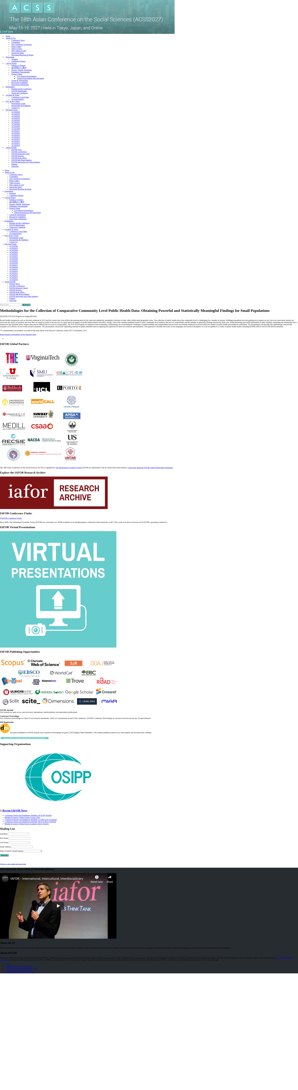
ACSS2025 (15, 114)
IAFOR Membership (19, 91)
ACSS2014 (15, 137)
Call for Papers (11, 63)
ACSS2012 (15, 141)
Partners (14, 164)
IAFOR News (16, 150)
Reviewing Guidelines (19, 83)
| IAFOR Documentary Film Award (18, 970)
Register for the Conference (21, 89)
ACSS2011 (15, 143)
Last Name (4, 842)
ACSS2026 (15, 112)
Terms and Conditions (19, 93)
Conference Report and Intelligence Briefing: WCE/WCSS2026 (28, 815)
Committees (15, 42)
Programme (10, 57)
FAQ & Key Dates (13, 101)
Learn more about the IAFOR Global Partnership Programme (150, 468)
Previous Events (12, 110)
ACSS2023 (15, 118)
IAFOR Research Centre (20, 154)
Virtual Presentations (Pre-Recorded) (30, 78)
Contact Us (15, 108)
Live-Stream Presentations (26, 76)
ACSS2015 (15, 135)
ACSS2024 (15, 116)
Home (8, 36)
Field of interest (5, 851)
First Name (4, 838)
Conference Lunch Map (20, 97)
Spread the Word (17, 53)
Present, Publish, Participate (21, 70)
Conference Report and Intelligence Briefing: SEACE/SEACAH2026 (30, 822)
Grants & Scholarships (19, 80)
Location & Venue (12, 95)
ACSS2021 (15, 122)
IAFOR (7, 964)
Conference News (18, 40)
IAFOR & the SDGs (19, 158)
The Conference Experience (21, 45)
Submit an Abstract (18, 65)
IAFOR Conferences (19, 152)
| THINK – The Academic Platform (18, 966)
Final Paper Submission (20, 85)
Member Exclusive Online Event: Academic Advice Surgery (27, 824)
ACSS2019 (15, 127)
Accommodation (17, 99)
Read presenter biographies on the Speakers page (18, 334)
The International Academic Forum (68, 468)
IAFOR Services (17, 156)
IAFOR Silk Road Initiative (21, 160)
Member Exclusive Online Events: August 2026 (22, 818)
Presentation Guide (18, 104)
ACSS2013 (15, 139)
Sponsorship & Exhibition (20, 106)
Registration (10, 87)
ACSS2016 (15, 133)
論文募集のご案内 (18, 68)
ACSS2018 (15, 129)
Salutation (3, 834)
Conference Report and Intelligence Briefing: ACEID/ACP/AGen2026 (31, 820)
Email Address (5, 847)
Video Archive (16, 49)
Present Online (16, 74)
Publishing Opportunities (20, 72)
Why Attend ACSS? (18, 51)
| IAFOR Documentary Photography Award (21, 968)
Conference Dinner (18, 61)
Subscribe (15, 166)
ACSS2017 (15, 131)
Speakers (14, 59)
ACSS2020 (15, 124)
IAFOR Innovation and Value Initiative (25, 162)
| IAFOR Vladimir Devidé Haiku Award (20, 972)
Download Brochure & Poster (22, 55)
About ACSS (10, 38)
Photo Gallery (16, 47)
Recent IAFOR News (14, 810)
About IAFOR (11, 148)
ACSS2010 (15, 145)
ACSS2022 (15, 120)
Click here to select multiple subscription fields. (13, 864)
